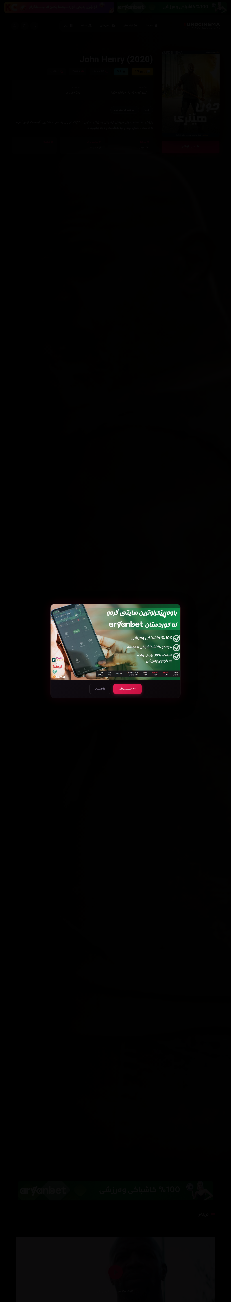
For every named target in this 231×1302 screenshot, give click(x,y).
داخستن (100, 689)
